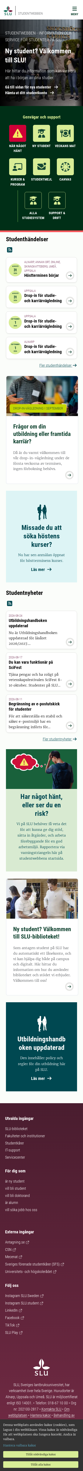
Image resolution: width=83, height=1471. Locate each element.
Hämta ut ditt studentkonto (26, 93)
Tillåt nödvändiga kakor (41, 1454)
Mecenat (11, 1257)
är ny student (14, 1181)
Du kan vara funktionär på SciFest (31, 665)
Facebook (12, 1317)
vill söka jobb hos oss (21, 1210)
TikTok (10, 1325)
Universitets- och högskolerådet (28, 1271)
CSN (8, 1249)
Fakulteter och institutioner (25, 1136)
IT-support (12, 1150)
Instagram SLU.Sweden (22, 1295)
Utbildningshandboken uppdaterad (28, 623)
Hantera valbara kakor (19, 1445)
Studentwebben (30, 13)
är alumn (11, 1202)
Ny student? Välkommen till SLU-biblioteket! (42, 933)
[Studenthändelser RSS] (41, 250)
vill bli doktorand (17, 1195)
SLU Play (11, 1332)
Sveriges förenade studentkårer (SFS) (32, 1264)
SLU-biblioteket (16, 1128)
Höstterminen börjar (41, 275)
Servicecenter (15, 1157)
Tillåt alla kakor (41, 1464)
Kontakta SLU (52, 1409)
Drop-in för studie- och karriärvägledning (43, 298)
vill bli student (15, 1188)
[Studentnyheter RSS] (41, 603)
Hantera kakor (41, 1415)
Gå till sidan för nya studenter (28, 87)
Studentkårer (14, 1143)
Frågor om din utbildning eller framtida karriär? (42, 434)
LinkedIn (11, 1310)
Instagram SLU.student (22, 1303)
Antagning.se (15, 1242)
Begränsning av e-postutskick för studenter (34, 706)
